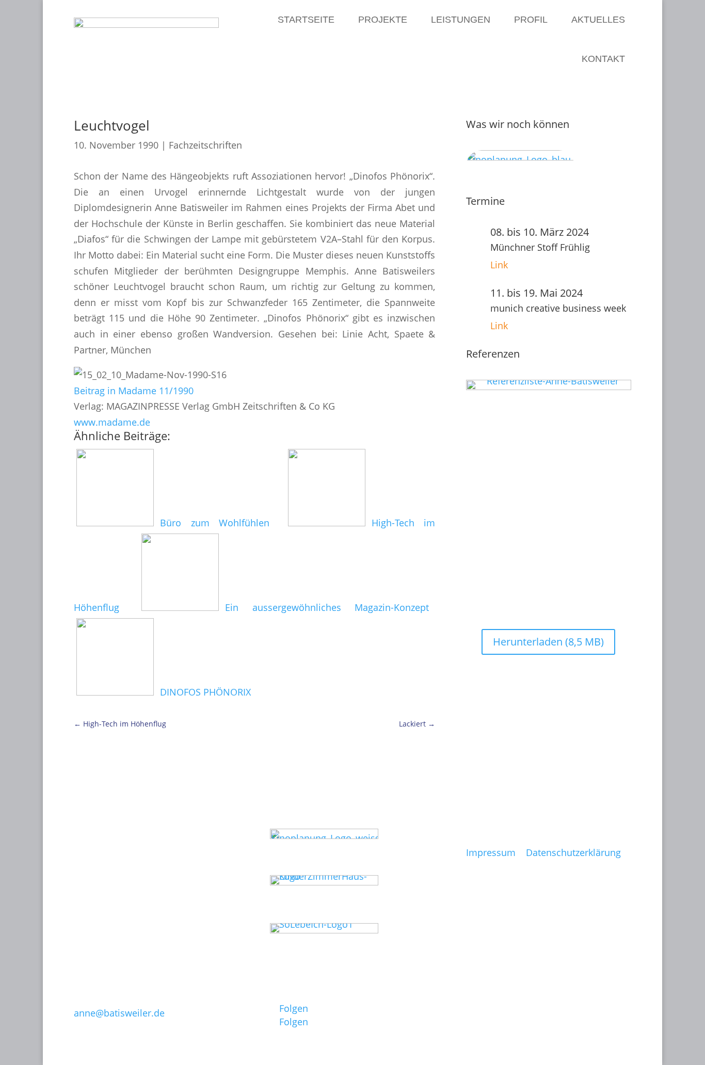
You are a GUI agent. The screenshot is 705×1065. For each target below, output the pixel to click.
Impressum (491, 852)
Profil (531, 19)
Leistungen (460, 19)
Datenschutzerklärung (573, 852)
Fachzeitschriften (205, 145)
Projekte (382, 19)
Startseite (306, 19)
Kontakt (603, 59)
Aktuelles (598, 19)
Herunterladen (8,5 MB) (548, 642)
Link (499, 265)
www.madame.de (112, 422)
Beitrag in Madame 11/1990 (134, 390)
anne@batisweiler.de (119, 1013)
